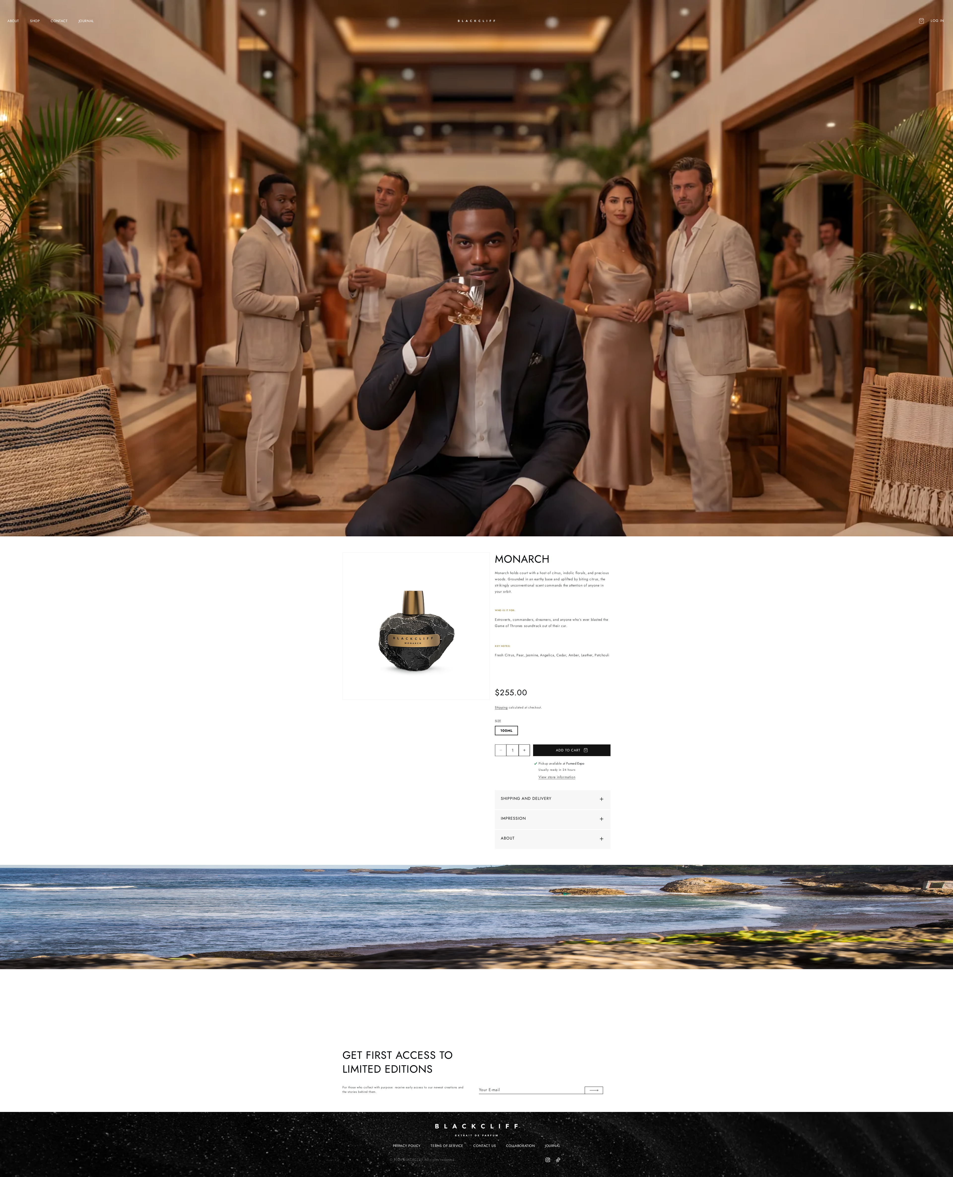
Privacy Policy (407, 1145)
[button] (921, 20)
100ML (506, 730)
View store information (557, 776)
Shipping (501, 707)
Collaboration (520, 1145)
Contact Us (484, 1145)
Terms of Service (447, 1145)
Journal (552, 1145)
